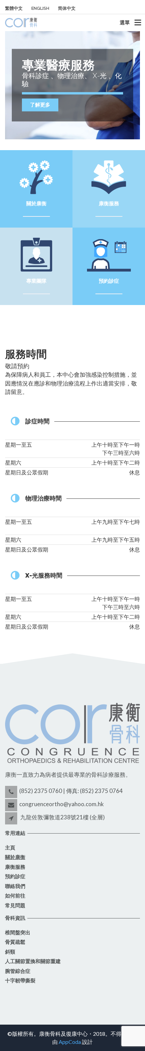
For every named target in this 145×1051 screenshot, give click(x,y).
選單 (125, 22)
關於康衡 (15, 857)
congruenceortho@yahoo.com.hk (61, 804)
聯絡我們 (15, 886)
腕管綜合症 (17, 971)
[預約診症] (109, 253)
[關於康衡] (36, 176)
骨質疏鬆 (15, 942)
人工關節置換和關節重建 (33, 961)
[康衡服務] (108, 176)
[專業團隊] (36, 253)
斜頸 (10, 952)
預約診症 (15, 876)
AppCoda (70, 1041)
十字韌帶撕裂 (20, 981)
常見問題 (15, 906)
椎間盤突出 (17, 933)
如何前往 (15, 896)
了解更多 (40, 105)
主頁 (10, 848)
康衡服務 (15, 867)
